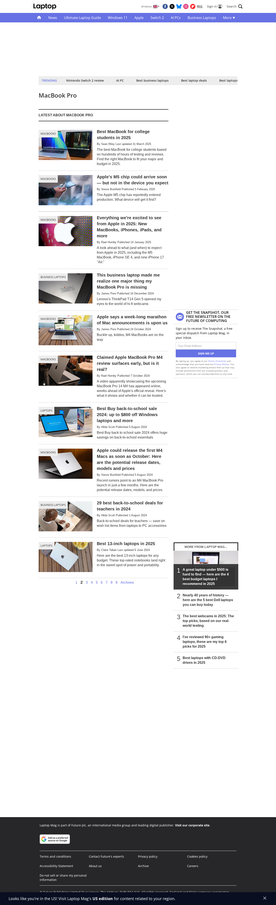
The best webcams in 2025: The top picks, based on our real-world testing (208, 620)
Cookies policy (197, 856)
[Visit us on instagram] (185, 6)
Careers (192, 866)
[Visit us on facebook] (165, 6)
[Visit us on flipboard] (192, 6)
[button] (235, 6)
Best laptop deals (194, 80)
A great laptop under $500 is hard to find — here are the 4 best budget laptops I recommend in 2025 (206, 577)
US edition (103, 898)
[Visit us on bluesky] (179, 6)
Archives (127, 582)
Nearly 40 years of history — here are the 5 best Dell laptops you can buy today (208, 599)
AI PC (120, 80)
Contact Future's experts (106, 856)
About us (95, 866)
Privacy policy (147, 856)
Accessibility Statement (56, 866)
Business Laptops (53, 277)
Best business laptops (152, 80)
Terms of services (217, 360)
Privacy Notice (221, 364)
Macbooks (48, 133)
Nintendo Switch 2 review (85, 80)
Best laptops (228, 80)
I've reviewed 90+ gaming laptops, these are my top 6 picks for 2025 (205, 641)
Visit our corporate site (192, 825)
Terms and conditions (55, 856)
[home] (39, 17)
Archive (143, 866)
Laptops (46, 410)
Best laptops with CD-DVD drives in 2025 (204, 660)
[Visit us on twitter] (172, 6)
